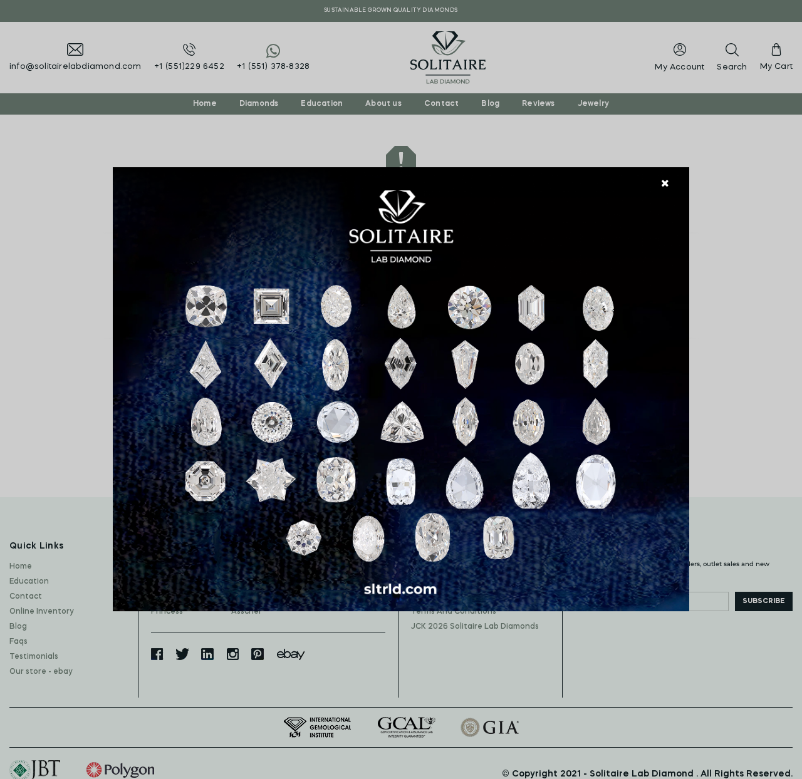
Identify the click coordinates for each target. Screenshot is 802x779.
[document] (401, 389)
